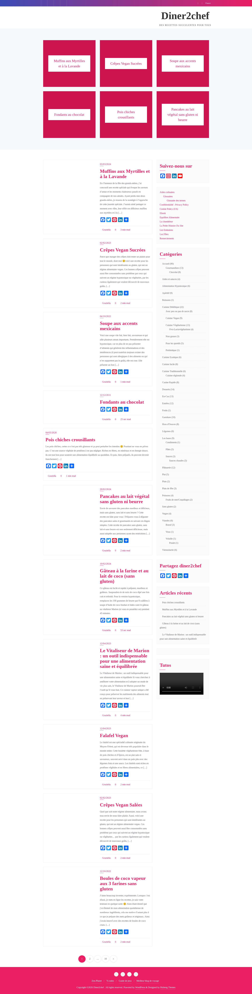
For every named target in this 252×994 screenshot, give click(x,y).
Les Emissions (166, 230)
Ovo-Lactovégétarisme (179, 329)
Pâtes (168, 449)
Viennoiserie (168, 550)
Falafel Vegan (114, 735)
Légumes (166, 431)
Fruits (164, 410)
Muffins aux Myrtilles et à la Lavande (125, 174)
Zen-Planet (97, 981)
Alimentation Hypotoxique (174, 286)
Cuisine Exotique (170, 357)
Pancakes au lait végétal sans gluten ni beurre (124, 499)
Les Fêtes (164, 234)
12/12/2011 (105, 395)
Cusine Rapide (169, 382)
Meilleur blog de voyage (147, 981)
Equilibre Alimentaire (169, 217)
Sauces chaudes (176, 460)
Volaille (169, 538)
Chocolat (173, 272)
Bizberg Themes (167, 987)
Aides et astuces (169, 279)
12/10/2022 (105, 871)
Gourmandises (172, 268)
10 (105, 959)
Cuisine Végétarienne (176, 325)
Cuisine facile (168, 364)
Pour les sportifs (173, 343)
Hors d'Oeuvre (169, 424)
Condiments (171, 442)
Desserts (166, 389)
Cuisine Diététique (170, 307)
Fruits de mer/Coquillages (177, 499)
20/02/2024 (105, 489)
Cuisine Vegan (172, 318)
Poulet (172, 543)
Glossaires (168, 196)
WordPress (140, 987)
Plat (164, 474)
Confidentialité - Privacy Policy (174, 204)
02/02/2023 (105, 243)
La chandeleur (166, 221)
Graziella (106, 229)
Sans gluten (167, 506)
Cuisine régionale (174, 375)
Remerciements (167, 238)
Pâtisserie (166, 467)
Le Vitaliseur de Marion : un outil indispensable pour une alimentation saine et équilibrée (124, 658)
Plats (164, 481)
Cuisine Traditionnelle (172, 371)
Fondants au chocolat (122, 402)
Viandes (166, 520)
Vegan (165, 513)
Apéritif (165, 293)
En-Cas (165, 396)
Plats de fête (167, 488)
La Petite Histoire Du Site (171, 225)
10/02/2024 (105, 563)
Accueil (165, 263)
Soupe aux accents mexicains (119, 326)
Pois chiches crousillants (70, 439)
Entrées (165, 403)
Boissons (166, 300)
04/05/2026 (51, 432)
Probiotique (171, 350)
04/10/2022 (105, 316)
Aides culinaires (167, 192)
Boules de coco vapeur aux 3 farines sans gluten (123, 883)
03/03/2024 (105, 164)
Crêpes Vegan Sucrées (122, 250)
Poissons (166, 495)
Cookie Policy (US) (169, 209)
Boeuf (168, 525)
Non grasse (171, 336)
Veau (168, 532)
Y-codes (110, 981)
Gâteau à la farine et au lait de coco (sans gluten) (124, 576)
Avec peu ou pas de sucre (177, 311)
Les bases (166, 438)
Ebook (163, 213)
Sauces (169, 456)
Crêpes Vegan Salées (121, 804)
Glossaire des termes (176, 200)
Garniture (166, 417)
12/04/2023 (105, 643)
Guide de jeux (125, 981)
